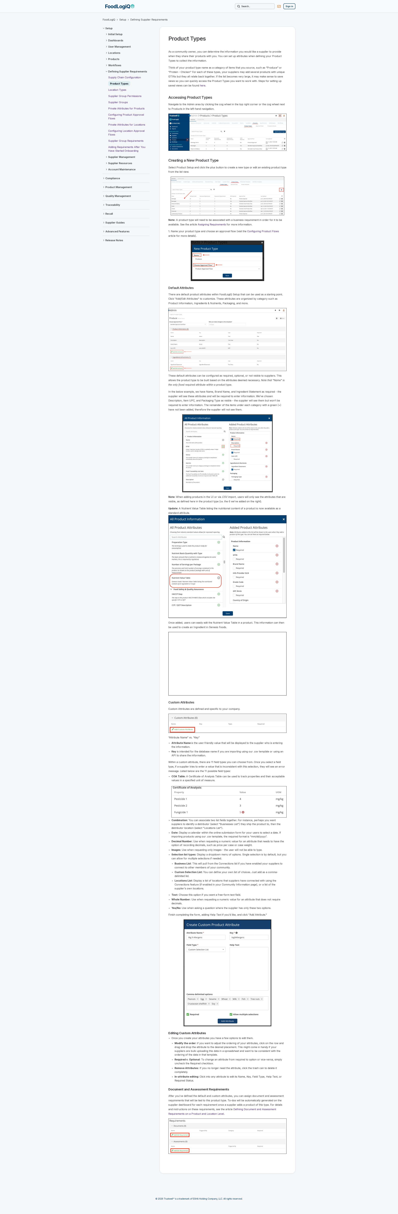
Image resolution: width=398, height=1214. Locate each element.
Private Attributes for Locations (126, 124)
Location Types (117, 89)
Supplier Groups (118, 102)
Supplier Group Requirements (125, 140)
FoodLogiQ (109, 19)
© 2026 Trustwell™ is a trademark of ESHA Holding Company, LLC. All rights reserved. (199, 1198)
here (202, 85)
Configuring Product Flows (263, 231)
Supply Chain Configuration (124, 77)
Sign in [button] (289, 6)
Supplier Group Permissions (124, 96)
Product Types (119, 83)
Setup (122, 19)
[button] (126, 28)
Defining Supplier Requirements (149, 19)
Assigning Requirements (212, 224)
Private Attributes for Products (126, 108)
